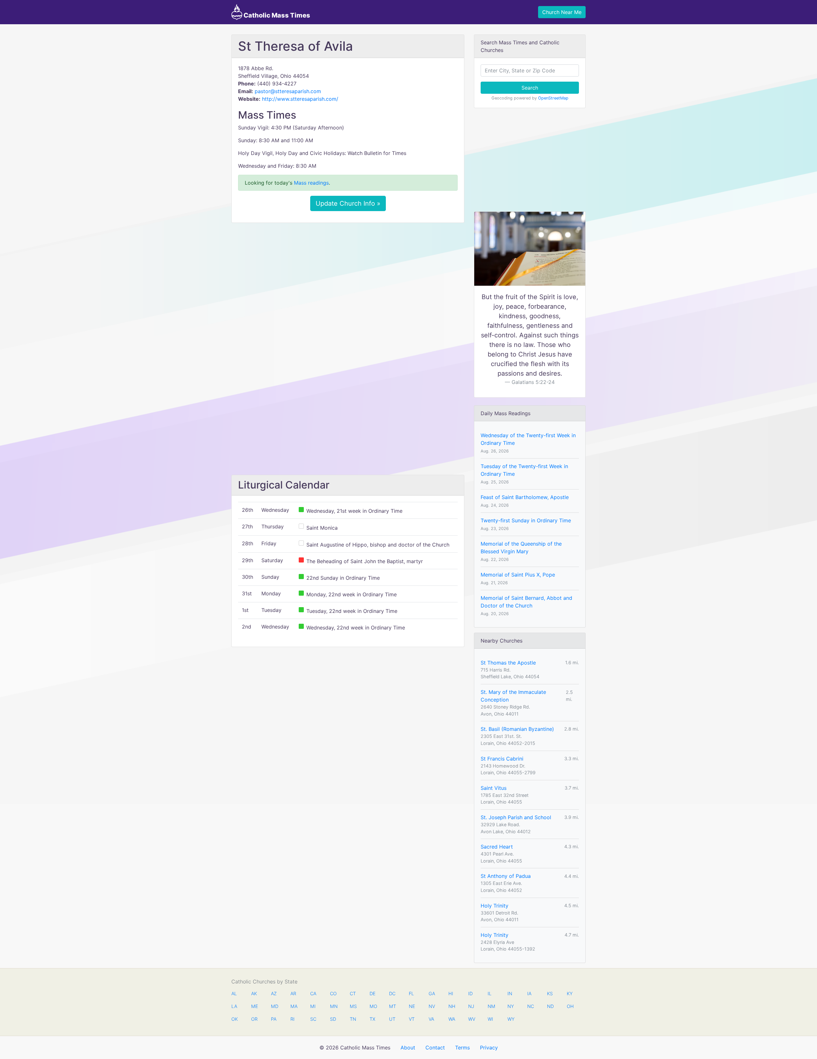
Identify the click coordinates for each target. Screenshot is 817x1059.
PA (273, 1019)
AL (234, 993)
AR (293, 993)
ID (470, 993)
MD (274, 1006)
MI (313, 1006)
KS (550, 993)
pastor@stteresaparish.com (288, 91)
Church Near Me (561, 12)
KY (570, 993)
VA (431, 1019)
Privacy (489, 1047)
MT (392, 1006)
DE (373, 993)
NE (412, 1006)
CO (333, 993)
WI (490, 1019)
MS (353, 1006)
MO (373, 1006)
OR (254, 1019)
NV (432, 1006)
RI (292, 1019)
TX (372, 1019)
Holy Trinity (494, 905)
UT (392, 1019)
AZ (274, 993)
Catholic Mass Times (276, 15)
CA (313, 993)
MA (293, 1006)
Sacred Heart (497, 846)
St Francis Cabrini (502, 758)
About (408, 1047)
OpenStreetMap (553, 98)
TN (353, 1019)
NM (491, 1006)
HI (450, 993)
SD (333, 1019)
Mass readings (311, 183)
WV (471, 1019)
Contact (435, 1047)
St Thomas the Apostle (508, 662)
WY (510, 1019)
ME (254, 1006)
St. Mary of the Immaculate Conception (513, 696)
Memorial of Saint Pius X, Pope (518, 574)
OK (234, 1019)
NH (451, 1006)
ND (550, 1006)
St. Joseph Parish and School (516, 817)
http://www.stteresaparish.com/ (300, 99)
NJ (471, 1006)
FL (411, 993)
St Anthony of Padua (506, 876)
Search (529, 88)
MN (333, 1006)
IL (489, 993)
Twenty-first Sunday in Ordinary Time (526, 520)
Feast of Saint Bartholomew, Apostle (525, 497)
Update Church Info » (348, 203)
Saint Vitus (493, 788)
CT (353, 993)
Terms (462, 1047)
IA (529, 993)
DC (392, 993)
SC (313, 1019)
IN (509, 993)
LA (234, 1006)
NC (530, 1006)
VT (412, 1019)
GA (432, 993)
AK (254, 993)
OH (570, 1006)
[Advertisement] (347, 275)
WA (451, 1019)
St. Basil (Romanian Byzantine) (517, 729)
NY (510, 1006)
